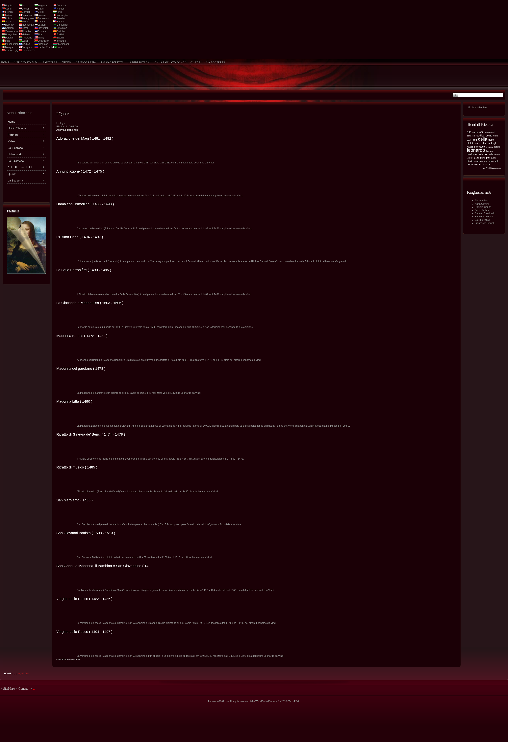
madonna (472, 154)
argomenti (490, 132)
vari (475, 164)
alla (469, 131)
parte (476, 158)
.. (14, 673)
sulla (497, 161)
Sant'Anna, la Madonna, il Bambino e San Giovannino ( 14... (103, 566)
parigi (470, 157)
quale (493, 158)
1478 (487, 164)
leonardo (476, 150)
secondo (478, 161)
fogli (493, 143)
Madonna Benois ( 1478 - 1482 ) (82, 336)
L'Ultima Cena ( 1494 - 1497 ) (79, 237)
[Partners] (26, 273)
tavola (470, 164)
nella (490, 154)
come (489, 135)
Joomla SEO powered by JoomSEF (68, 659)
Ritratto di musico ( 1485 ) (76, 467)
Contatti (23, 688)
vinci (481, 164)
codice (480, 135)
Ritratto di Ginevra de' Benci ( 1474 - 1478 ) (90, 434)
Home (7, 673)
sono (491, 161)
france (470, 147)
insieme (489, 147)
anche (475, 132)
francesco (479, 146)
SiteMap (8, 688)
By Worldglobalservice (492, 168)
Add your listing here (67, 130)
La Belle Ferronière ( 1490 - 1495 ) (83, 270)
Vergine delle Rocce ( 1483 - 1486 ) (84, 599)
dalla (495, 135)
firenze (486, 143)
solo (486, 161)
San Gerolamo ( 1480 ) (74, 500)
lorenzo (489, 151)
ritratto (470, 161)
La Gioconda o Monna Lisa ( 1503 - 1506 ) (89, 303)
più (488, 157)
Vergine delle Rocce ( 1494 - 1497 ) (84, 632)
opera (497, 154)
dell (474, 139)
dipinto (470, 143)
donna (478, 143)
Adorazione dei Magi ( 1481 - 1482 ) (84, 138)
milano (482, 154)
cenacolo (471, 136)
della (482, 139)
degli (469, 140)
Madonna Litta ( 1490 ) (74, 401)
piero (482, 157)
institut (497, 147)
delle (491, 139)
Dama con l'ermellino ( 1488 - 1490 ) (85, 204)
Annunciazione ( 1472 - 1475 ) (80, 171)
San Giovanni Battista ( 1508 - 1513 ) (85, 533)
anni (481, 132)
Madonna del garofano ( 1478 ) (80, 369)
